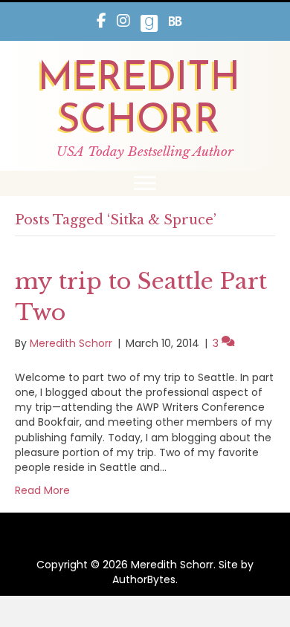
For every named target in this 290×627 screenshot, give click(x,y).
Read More (42, 490)
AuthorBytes (143, 579)
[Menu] (145, 183)
